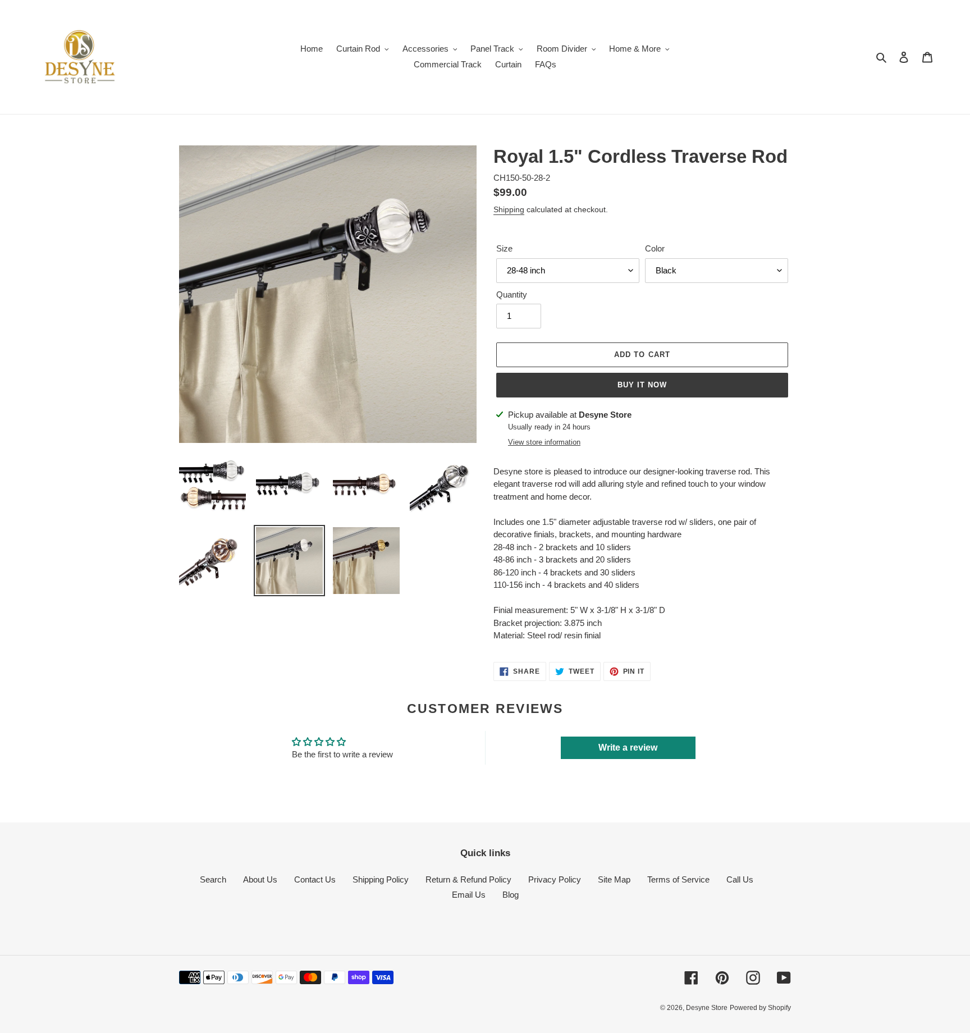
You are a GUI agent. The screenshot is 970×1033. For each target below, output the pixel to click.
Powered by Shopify (760, 1008)
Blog (510, 894)
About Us (260, 879)
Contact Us (315, 879)
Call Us (739, 879)
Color (655, 248)
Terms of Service (678, 879)
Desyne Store (707, 1008)
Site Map (614, 879)
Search (213, 879)
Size (504, 248)
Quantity (511, 294)
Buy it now (642, 385)
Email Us (469, 894)
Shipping (508, 209)
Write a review (627, 747)
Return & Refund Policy (468, 879)
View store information (544, 442)
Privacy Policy (554, 879)
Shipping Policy (381, 879)
